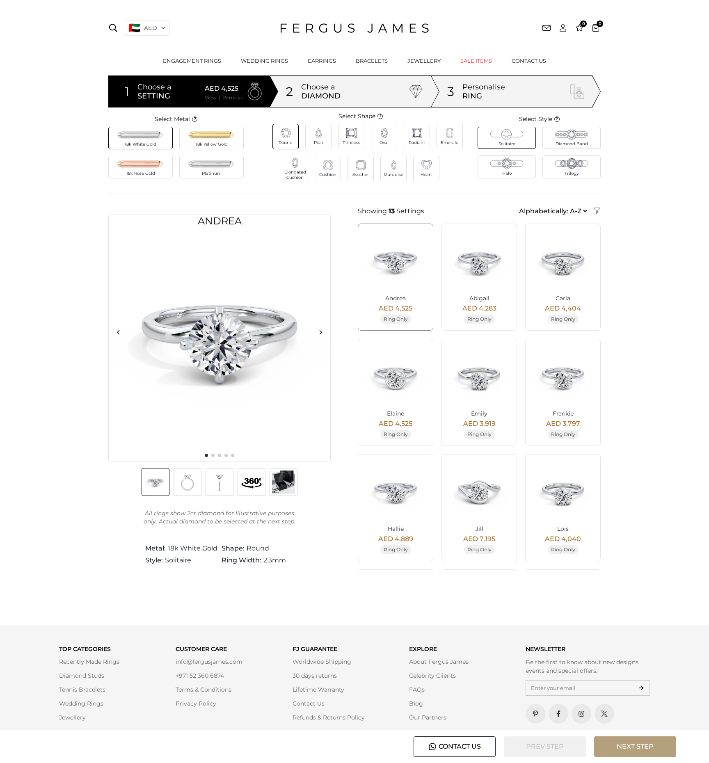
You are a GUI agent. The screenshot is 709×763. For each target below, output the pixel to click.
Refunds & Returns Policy (329, 717)
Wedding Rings (264, 60)
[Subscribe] (641, 688)
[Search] (113, 28)
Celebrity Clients (432, 675)
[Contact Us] (546, 28)
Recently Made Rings (89, 661)
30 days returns (315, 675)
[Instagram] (581, 714)
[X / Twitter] (604, 714)
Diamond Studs (81, 675)
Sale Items (476, 60)
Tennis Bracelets (82, 689)
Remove (232, 97)
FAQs (417, 689)
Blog (416, 703)
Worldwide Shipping (322, 661)
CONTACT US (460, 746)
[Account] (563, 28)
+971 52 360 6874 (200, 675)
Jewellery (424, 60)
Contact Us (529, 60)
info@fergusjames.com (209, 661)
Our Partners (427, 717)
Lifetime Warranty (318, 689)
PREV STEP (545, 746)
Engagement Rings (192, 60)
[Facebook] (558, 714)
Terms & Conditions (203, 689)
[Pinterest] (535, 714)
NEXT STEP (635, 746)
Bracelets (372, 60)
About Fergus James (439, 661)
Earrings (322, 60)
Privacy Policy (196, 703)
